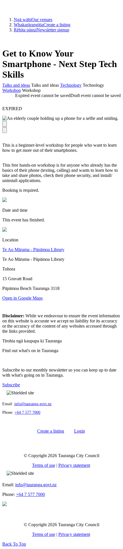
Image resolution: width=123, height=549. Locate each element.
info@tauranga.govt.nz (32, 404)
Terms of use (43, 465)
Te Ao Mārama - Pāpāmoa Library (33, 249)
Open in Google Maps (22, 298)
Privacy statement (74, 465)
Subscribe (11, 384)
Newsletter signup (41, 29)
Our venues (33, 19)
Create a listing (42, 24)
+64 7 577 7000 (27, 412)
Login (79, 431)
